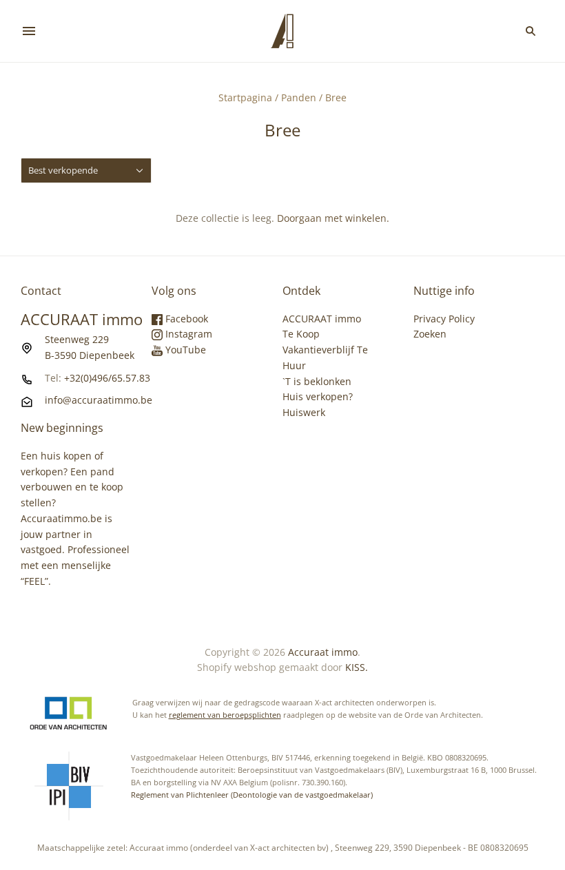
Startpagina (245, 97)
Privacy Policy (444, 318)
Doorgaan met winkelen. (333, 218)
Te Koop (301, 333)
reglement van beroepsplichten (225, 715)
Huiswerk (303, 412)
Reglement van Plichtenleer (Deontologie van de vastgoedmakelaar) (252, 794)
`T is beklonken (316, 381)
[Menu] (29, 31)
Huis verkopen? (317, 396)
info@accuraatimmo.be (98, 399)
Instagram (187, 333)
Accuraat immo (323, 652)
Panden (298, 97)
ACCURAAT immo (321, 318)
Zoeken (429, 333)
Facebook (185, 318)
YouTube (184, 349)
